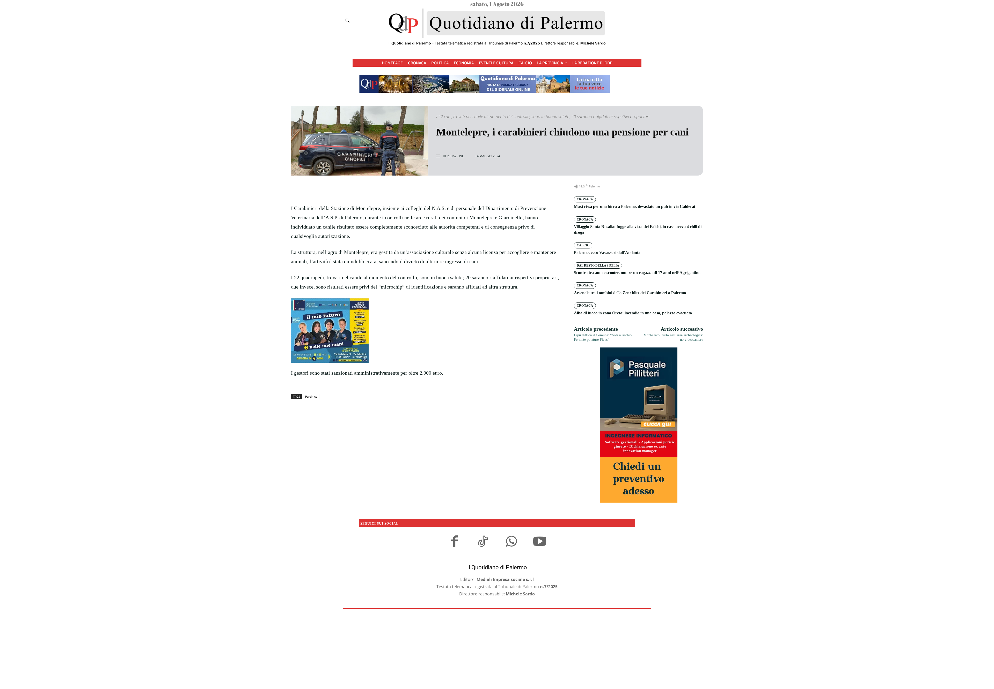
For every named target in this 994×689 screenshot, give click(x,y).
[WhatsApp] (444, 189)
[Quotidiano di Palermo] (497, 23)
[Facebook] (408, 189)
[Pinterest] (432, 189)
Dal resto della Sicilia (598, 265)
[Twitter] (420, 189)
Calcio (583, 245)
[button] (347, 20)
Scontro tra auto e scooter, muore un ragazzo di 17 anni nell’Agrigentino (637, 272)
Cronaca (585, 199)
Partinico (311, 396)
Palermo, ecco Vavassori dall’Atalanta (607, 252)
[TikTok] (483, 542)
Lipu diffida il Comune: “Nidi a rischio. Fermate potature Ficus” (603, 337)
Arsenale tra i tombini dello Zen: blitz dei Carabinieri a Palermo (630, 293)
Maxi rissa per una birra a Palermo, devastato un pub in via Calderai (634, 206)
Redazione (455, 156)
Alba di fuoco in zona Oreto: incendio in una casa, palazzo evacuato (633, 313)
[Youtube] (539, 542)
